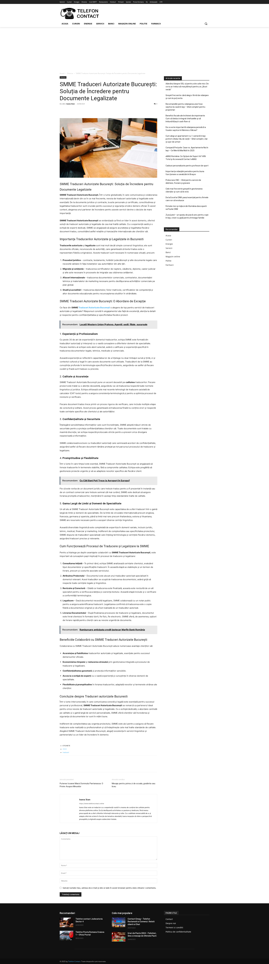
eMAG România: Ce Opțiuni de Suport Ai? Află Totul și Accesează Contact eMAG (186, 157)
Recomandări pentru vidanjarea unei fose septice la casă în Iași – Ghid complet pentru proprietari (185, 107)
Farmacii (170, 265)
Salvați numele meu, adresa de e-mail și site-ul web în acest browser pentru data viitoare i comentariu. (109, 888)
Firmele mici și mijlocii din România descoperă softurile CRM (186, 207)
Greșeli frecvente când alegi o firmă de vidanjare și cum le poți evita (187, 96)
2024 (65, 749)
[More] (88, 110)
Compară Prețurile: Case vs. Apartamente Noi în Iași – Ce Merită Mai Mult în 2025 (187, 149)
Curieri (169, 239)
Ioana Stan (70, 104)
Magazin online (173, 256)
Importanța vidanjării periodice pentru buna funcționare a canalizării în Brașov (185, 172)
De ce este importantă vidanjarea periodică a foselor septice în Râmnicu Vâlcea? (186, 128)
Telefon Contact (74, 961)
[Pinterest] (75, 110)
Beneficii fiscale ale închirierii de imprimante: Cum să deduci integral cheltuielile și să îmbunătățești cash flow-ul (185, 118)
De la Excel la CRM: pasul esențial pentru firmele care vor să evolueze (187, 199)
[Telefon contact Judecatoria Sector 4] (66, 922)
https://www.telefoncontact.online (91, 804)
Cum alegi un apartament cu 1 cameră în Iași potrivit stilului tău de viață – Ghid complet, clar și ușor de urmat (187, 139)
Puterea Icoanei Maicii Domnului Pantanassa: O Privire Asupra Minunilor (81, 785)
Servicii (169, 248)
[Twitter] (69, 110)
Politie (168, 260)
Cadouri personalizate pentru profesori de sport (187, 166)
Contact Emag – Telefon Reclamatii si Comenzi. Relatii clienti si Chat (141, 921)
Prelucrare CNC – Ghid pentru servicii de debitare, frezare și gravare (183, 181)
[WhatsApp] (82, 110)
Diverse (70, 73)
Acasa (168, 235)
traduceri (66, 752)
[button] (206, 23)
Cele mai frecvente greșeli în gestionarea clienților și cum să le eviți (184, 190)
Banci (168, 252)
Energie (169, 244)
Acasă (62, 73)
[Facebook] (62, 110)
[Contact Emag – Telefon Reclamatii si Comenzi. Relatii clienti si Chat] (118, 922)
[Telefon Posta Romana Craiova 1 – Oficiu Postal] (66, 935)
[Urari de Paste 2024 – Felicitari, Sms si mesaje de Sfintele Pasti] (118, 936)
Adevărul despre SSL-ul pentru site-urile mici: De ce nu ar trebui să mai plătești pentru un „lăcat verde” (187, 87)
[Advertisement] (134, 48)
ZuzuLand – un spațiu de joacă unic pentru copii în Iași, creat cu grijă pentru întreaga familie (187, 216)
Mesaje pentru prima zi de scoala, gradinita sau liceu (133, 785)
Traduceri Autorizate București (94, 307)
